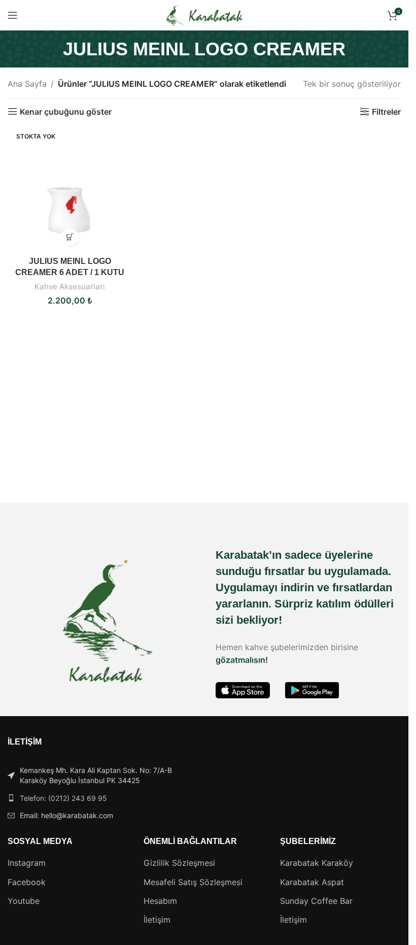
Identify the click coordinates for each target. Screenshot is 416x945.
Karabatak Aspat (312, 882)
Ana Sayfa (27, 84)
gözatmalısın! (242, 660)
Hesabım (160, 901)
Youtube (24, 901)
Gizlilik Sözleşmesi (179, 863)
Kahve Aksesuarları (69, 286)
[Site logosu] (204, 14)
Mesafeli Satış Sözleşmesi (193, 882)
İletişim (157, 920)
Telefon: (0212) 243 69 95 (63, 798)
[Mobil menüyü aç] (13, 15)
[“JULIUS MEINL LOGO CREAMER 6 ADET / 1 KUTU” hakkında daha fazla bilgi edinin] (70, 237)
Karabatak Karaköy (316, 863)
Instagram (27, 863)
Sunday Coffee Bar (316, 901)
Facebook (27, 882)
